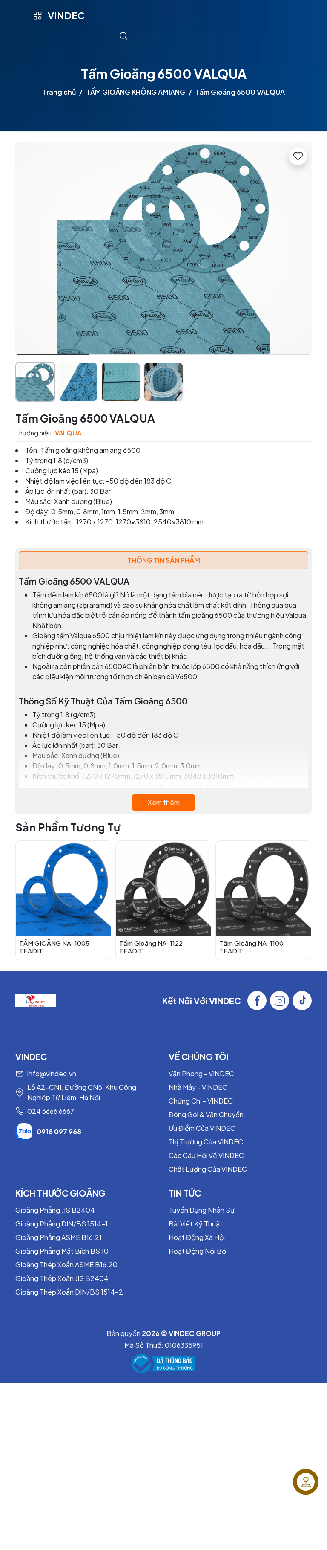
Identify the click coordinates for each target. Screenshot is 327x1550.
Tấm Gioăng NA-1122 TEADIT (151, 947)
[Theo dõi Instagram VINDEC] (279, 1000)
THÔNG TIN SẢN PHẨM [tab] (163, 560)
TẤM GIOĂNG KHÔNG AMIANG (135, 91)
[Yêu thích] (297, 155)
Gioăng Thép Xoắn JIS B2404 (62, 1278)
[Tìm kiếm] (123, 35)
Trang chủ (59, 91)
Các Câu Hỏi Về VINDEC (206, 1155)
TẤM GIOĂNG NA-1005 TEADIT (54, 947)
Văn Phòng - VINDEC (201, 1073)
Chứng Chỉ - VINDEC (201, 1100)
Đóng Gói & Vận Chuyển (206, 1114)
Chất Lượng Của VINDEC (208, 1169)
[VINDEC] (35, 999)
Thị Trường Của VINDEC (206, 1141)
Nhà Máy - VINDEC (198, 1087)
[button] (299, 250)
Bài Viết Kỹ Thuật (196, 1223)
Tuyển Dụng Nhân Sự (202, 1209)
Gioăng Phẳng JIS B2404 (55, 1209)
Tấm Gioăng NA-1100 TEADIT (251, 947)
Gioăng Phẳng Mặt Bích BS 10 (62, 1250)
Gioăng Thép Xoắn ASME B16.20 (66, 1264)
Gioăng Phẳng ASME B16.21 (58, 1237)
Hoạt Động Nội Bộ (197, 1250)
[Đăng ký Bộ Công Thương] (163, 1363)
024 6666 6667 (50, 1111)
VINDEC (66, 15)
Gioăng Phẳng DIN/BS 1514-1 (61, 1223)
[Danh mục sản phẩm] (37, 15)
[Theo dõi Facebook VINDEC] (257, 1000)
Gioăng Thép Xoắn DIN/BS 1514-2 (69, 1291)
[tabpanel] (163, 693)
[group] (163, 248)
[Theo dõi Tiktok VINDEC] (302, 1000)
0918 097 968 (59, 1131)
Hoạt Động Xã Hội (197, 1237)
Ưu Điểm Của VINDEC (202, 1128)
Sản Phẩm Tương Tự (68, 827)
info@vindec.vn (51, 1073)
